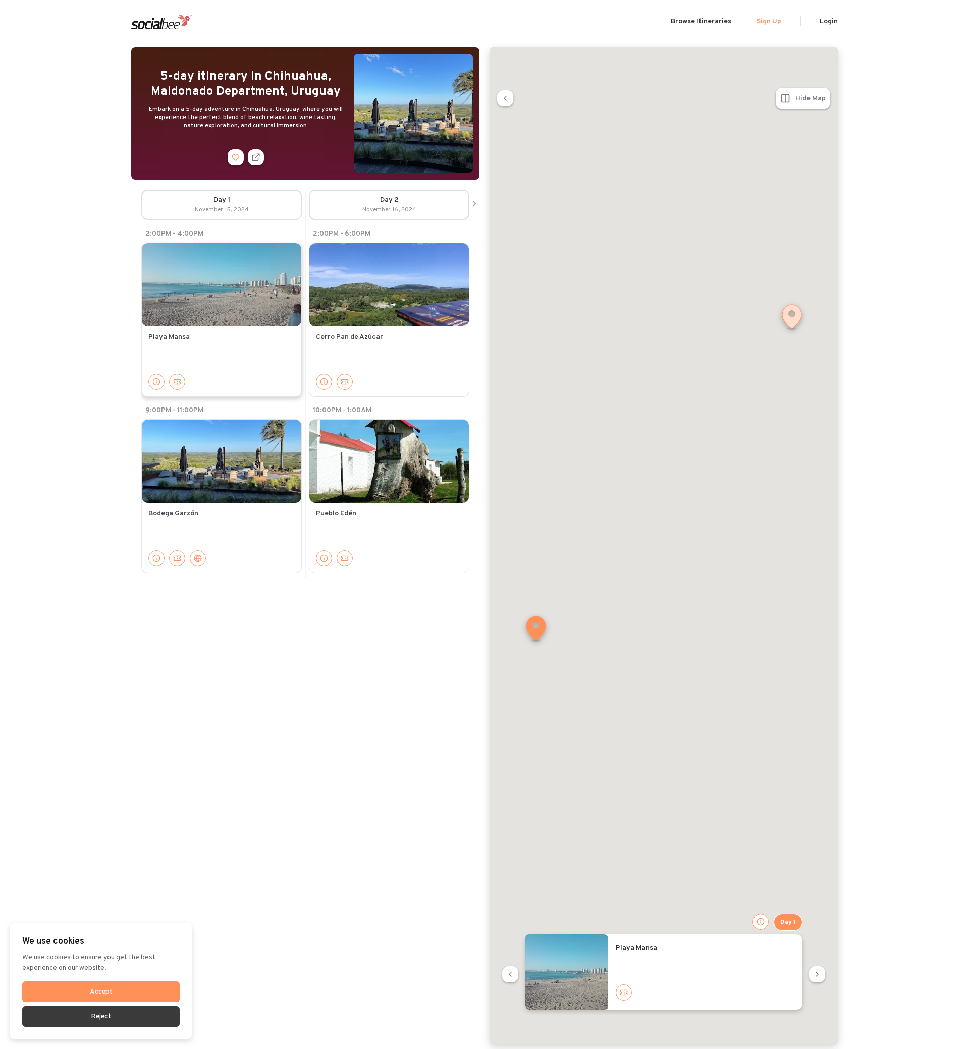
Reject (101, 1016)
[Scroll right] (474, 205)
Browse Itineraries (701, 21)
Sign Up (769, 21)
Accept (101, 991)
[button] (536, 629)
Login (829, 21)
